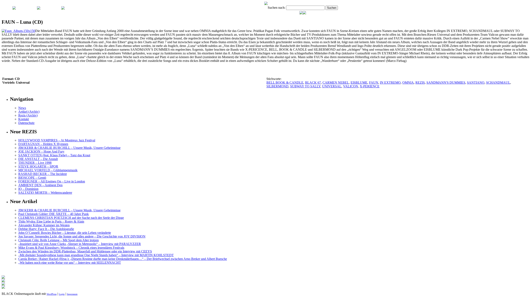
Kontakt (23, 119)
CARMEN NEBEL (336, 82)
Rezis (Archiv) (28, 115)
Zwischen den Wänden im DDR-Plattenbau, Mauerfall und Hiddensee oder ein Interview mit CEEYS (85, 251)
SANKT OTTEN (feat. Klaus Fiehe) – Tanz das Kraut (54, 155)
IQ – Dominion (28, 189)
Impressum (72, 294)
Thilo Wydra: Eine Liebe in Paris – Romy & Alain (51, 221)
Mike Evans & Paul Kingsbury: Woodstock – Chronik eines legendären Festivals (71, 247)
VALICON (350, 86)
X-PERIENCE (369, 86)
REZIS (420, 82)
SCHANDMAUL (498, 82)
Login (62, 294)
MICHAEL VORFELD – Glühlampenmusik (48, 170)
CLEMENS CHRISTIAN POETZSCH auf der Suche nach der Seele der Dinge (71, 217)
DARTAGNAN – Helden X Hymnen (43, 144)
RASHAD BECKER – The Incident (42, 174)
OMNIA (408, 82)
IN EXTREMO (390, 82)
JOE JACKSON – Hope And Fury (41, 151)
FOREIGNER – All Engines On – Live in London (51, 181)
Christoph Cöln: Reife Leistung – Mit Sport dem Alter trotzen (58, 240)
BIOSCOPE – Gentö (32, 177)
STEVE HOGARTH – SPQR (38, 166)
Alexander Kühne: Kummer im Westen (44, 225)
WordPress (52, 294)
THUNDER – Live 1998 (35, 162)
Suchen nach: (276, 7)
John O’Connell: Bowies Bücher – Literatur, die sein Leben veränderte (64, 232)
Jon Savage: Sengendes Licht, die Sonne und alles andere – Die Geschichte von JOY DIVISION (81, 236)
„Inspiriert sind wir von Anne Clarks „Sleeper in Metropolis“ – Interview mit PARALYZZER (79, 244)
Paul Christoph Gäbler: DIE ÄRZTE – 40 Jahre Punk (53, 214)
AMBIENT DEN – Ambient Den (40, 185)
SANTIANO (475, 82)
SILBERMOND (277, 86)
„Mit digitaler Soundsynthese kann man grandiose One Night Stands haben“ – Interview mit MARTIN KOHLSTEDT (96, 255)
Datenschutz (26, 123)
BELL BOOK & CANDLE (284, 82)
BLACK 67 (313, 82)
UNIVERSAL (331, 86)
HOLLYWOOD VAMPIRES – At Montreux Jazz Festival (56, 140)
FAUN (373, 82)
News (22, 108)
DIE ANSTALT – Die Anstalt (38, 159)
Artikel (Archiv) (28, 111)
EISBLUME (359, 82)
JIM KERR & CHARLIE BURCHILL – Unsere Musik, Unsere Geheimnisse (69, 148)
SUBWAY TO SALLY (305, 86)
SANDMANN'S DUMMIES (445, 82)
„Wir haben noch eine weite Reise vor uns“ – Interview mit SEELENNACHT (69, 262)
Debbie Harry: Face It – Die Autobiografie (46, 229)
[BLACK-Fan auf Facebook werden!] (304, 13)
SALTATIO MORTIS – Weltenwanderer (45, 192)
